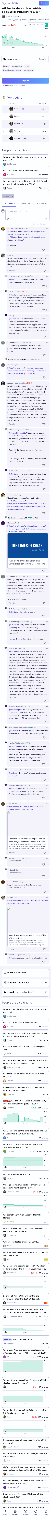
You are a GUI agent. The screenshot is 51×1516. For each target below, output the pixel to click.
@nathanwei (14, 731)
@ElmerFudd (14, 625)
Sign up (44, 3)
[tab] (9, 203)
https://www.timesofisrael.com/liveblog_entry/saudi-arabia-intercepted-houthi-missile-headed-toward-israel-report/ (27, 507)
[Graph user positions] (24, 25)
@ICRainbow (14, 474)
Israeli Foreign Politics (12, 70)
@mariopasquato (16, 710)
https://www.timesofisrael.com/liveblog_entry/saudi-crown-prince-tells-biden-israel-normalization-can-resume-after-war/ (27, 529)
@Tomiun (13, 958)
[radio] (29, 25)
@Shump (12, 279)
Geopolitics (17, 66)
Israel (27, 66)
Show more (8, 196)
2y (27, 228)
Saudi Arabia (28, 70)
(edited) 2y (29, 276)
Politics (6, 66)
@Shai (11, 295)
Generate (42, 59)
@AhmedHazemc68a (17, 433)
